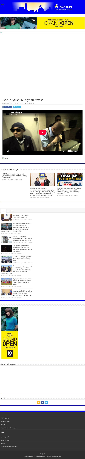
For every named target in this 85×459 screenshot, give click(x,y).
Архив (3, 424)
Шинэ (3, 211)
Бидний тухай (5, 421)
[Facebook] (42, 402)
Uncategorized (30, 103)
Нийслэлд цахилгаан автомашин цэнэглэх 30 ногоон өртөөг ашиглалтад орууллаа (22, 238)
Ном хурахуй (5, 418)
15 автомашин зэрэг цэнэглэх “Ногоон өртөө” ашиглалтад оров (22, 258)
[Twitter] (46, 402)
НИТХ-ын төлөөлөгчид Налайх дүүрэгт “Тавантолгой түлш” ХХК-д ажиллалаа (14, 175)
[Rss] (38, 402)
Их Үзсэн (11, 211)
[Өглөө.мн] (42, 6)
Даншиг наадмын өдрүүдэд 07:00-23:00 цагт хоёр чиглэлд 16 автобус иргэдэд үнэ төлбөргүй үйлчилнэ (69, 190)
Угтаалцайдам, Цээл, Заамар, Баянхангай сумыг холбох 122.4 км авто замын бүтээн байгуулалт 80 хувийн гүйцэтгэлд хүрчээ (16, 269)
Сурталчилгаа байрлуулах (9, 428)
